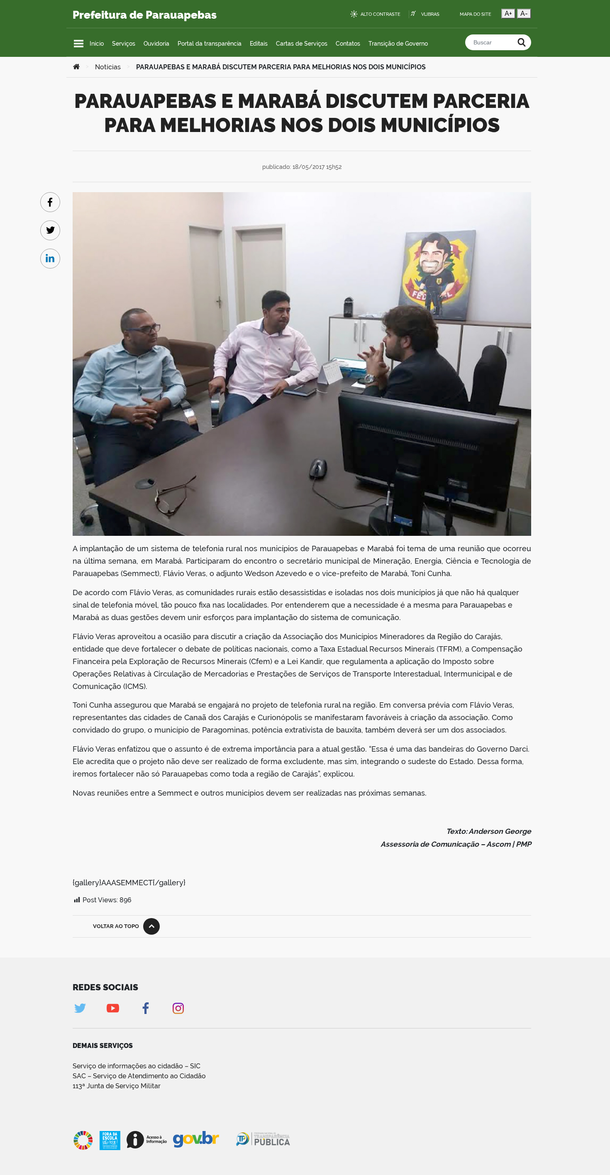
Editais (259, 43)
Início (97, 43)
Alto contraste (380, 14)
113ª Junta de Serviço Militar (117, 1086)
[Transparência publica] (264, 1140)
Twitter (80, 1008)
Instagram (178, 1008)
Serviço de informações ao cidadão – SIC (136, 1066)
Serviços (123, 43)
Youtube (112, 1008)
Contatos (348, 43)
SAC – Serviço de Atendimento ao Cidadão (139, 1076)
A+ (508, 13)
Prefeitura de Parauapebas (145, 15)
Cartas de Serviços (301, 43)
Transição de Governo (398, 43)
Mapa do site (475, 14)
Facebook (145, 1008)
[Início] (76, 67)
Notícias (108, 67)
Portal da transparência (210, 43)
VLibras (430, 14)
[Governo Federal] (204, 1139)
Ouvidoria (156, 43)
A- (524, 13)
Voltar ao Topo (116, 926)
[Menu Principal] (78, 43)
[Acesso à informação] (147, 1139)
